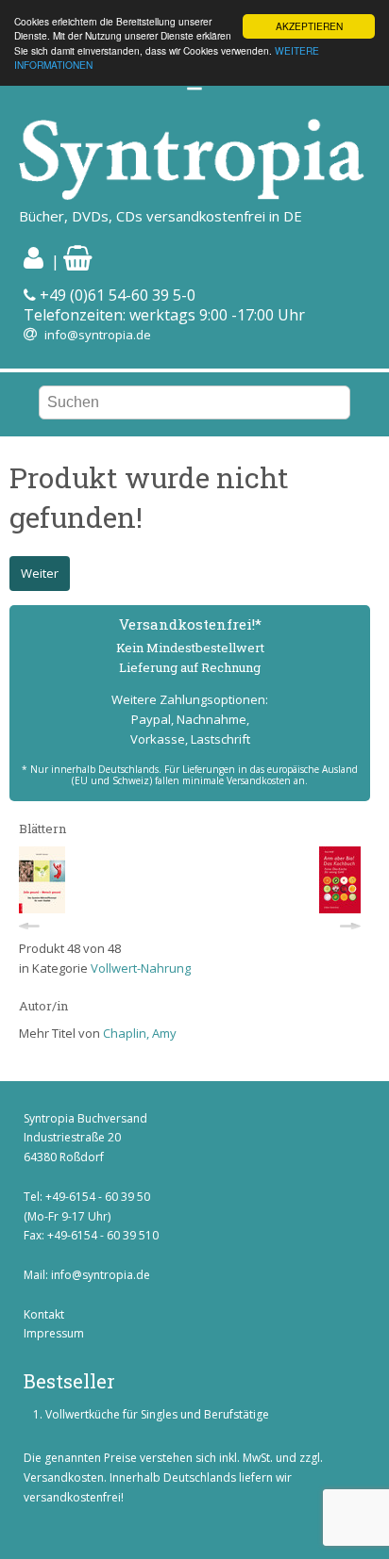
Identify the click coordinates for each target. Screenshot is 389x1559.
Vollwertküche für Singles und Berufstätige (157, 1414)
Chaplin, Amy (140, 1033)
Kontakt (44, 1314)
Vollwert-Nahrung (141, 968)
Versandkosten (64, 1477)
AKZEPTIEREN (309, 26)
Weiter (40, 573)
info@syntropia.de (97, 334)
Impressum (54, 1333)
